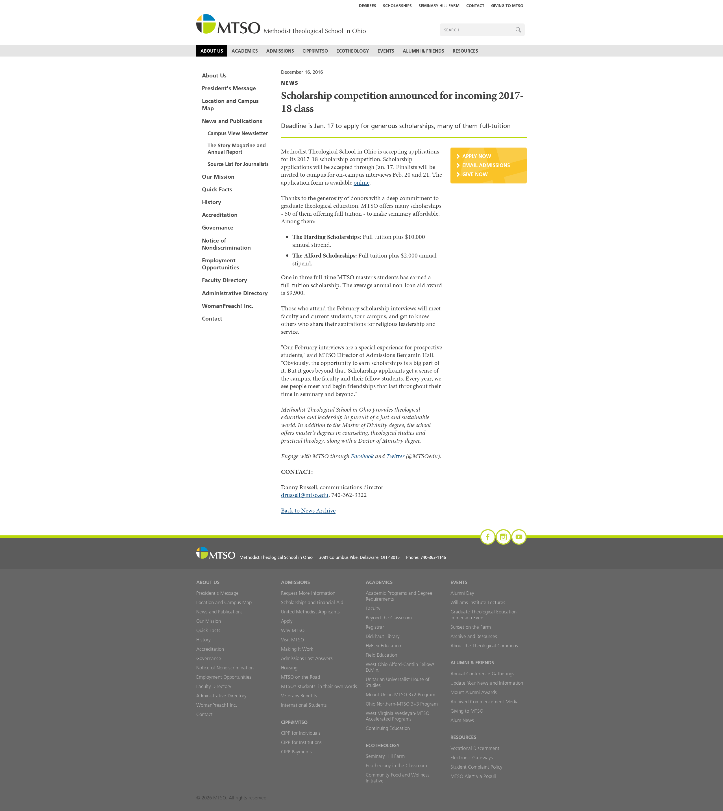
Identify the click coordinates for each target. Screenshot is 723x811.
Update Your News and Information (486, 683)
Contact (475, 5)
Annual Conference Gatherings (482, 673)
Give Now (475, 174)
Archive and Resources (473, 636)
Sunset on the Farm (470, 627)
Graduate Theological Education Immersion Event (483, 614)
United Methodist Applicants (310, 612)
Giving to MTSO (507, 5)
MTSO (281, 24)
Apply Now (476, 156)
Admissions (280, 51)
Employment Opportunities (220, 264)
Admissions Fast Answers (307, 658)
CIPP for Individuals (301, 733)
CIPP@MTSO (315, 51)
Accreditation (220, 214)
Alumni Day (462, 593)
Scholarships (397, 5)
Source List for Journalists (238, 164)
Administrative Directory (235, 293)
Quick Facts (217, 189)
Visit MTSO (292, 640)
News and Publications (232, 121)
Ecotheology (352, 51)
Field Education (381, 655)
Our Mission (218, 176)
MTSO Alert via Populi (473, 776)
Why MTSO (292, 630)
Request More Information (308, 593)
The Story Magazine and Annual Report (237, 148)
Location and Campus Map (230, 104)
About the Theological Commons (484, 645)
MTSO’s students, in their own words (319, 686)
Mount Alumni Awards (473, 692)
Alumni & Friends (423, 51)
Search (518, 29)
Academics (245, 51)
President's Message (229, 88)
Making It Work (297, 649)
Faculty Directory (224, 280)
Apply (287, 621)
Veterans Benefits (299, 695)
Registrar (375, 627)
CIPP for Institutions (301, 742)
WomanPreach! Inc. (227, 305)
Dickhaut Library (383, 636)
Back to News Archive (308, 510)
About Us (212, 51)
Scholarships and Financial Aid (312, 602)
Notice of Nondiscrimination (226, 244)
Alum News (462, 720)
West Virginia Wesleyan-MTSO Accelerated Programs (397, 716)
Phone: (426, 557)
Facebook (362, 456)
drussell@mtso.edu (304, 494)
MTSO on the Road (300, 677)
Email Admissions (486, 165)
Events (386, 51)
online (361, 182)
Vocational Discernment (474, 748)
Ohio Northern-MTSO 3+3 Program (402, 704)
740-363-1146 (433, 557)
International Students (304, 705)
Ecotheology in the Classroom (396, 765)
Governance (217, 227)
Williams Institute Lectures (477, 602)
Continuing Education (388, 728)
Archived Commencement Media (484, 701)
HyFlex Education (383, 645)
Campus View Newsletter (238, 133)
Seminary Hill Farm (439, 5)
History (211, 202)
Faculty (373, 608)
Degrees (367, 5)
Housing (289, 668)
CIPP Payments (296, 751)
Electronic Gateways (471, 757)
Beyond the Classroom (389, 617)
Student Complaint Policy (476, 767)
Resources (465, 51)
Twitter (395, 456)
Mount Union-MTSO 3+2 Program (400, 694)
